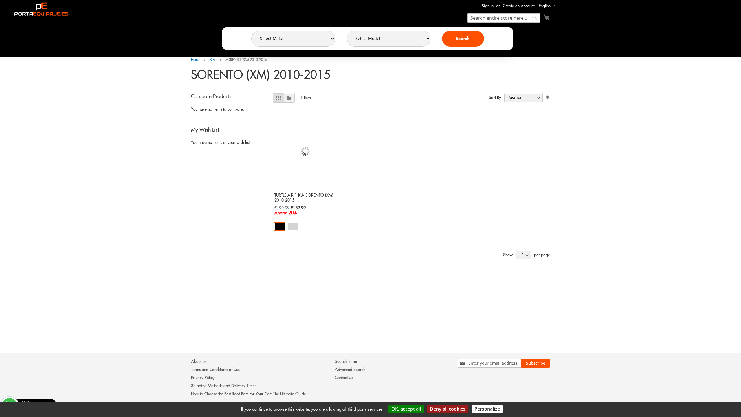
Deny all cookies (447, 409)
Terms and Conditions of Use (215, 369)
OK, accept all (406, 409)
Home (195, 59)
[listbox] (305, 227)
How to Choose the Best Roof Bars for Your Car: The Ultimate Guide (248, 394)
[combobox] (503, 18)
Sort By (495, 98)
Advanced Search (350, 369)
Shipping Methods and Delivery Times (223, 386)
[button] (547, 6)
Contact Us (344, 378)
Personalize (487, 409)
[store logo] (40, 9)
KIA (213, 59)
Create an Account (518, 6)
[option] (279, 226)
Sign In (488, 6)
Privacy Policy (203, 378)
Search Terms (346, 361)
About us (198, 361)
